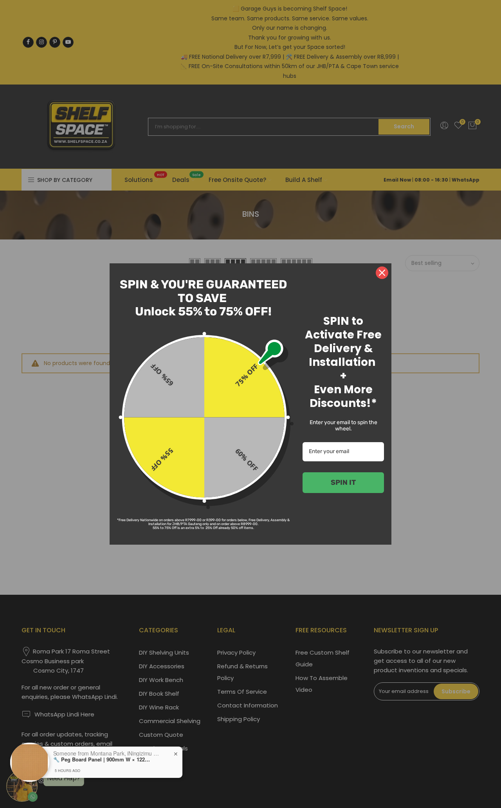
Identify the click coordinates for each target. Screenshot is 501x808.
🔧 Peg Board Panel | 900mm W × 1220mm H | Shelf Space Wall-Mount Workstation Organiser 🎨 (102, 759)
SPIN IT (343, 482)
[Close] (382, 272)
